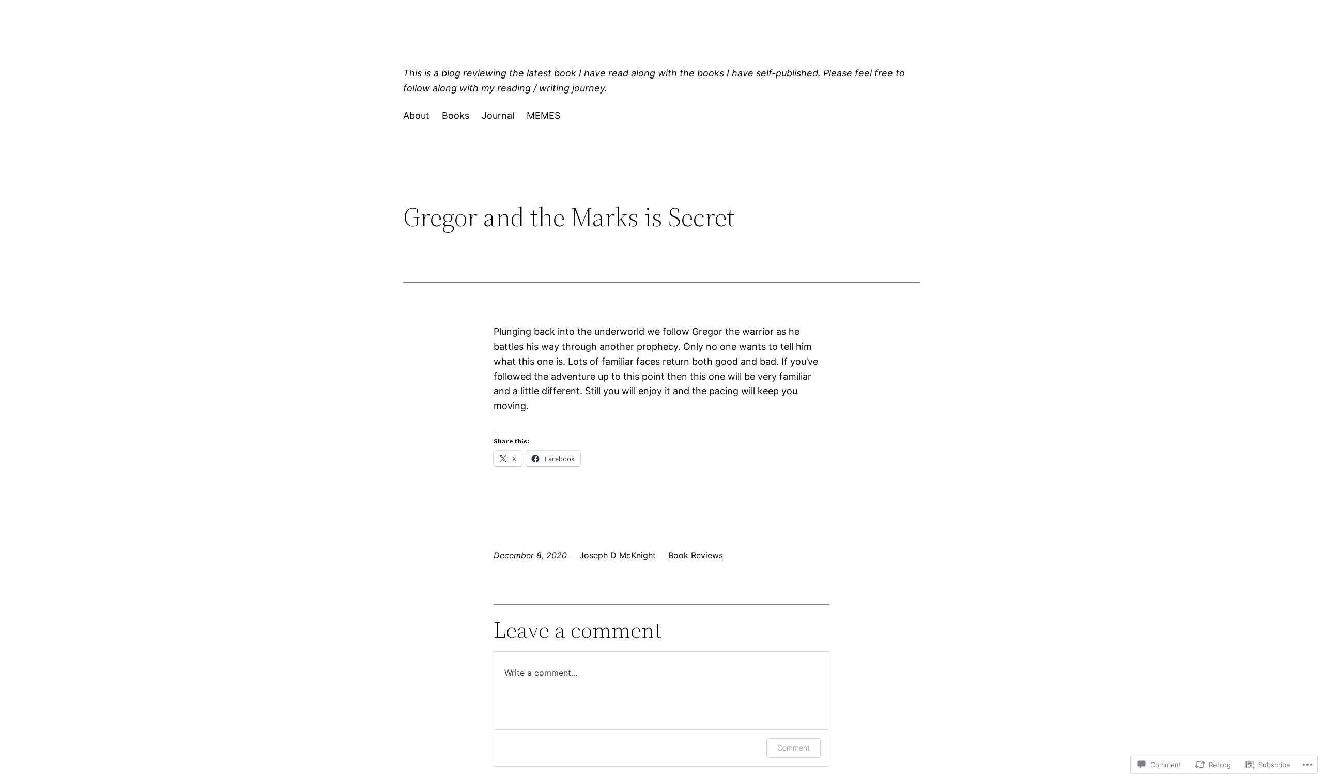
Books (455, 115)
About (416, 115)
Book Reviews (695, 555)
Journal (498, 115)
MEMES (543, 115)
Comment (793, 747)
